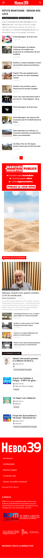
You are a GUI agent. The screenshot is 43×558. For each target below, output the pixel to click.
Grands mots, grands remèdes (10, 289)
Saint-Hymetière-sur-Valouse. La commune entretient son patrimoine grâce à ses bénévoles (27, 133)
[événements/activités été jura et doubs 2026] (21, 251)
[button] (40, 2)
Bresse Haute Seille (25, 18)
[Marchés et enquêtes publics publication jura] (21, 190)
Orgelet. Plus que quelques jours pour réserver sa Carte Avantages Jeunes (26, 75)
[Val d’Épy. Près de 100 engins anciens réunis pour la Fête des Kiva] (7, 146)
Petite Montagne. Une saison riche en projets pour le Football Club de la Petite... (27, 119)
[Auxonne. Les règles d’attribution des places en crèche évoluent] (7, 335)
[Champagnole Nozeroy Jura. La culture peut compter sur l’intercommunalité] (7, 316)
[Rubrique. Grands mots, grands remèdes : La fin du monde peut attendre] (21, 276)
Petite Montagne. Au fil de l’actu (25, 37)
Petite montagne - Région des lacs (25, 8)
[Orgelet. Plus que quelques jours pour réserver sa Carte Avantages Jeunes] (7, 75)
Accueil (4, 8)
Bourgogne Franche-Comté (10, 18)
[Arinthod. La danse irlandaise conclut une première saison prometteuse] (7, 65)
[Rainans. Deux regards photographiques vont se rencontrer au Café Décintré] (7, 345)
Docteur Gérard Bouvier (9, 298)
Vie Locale (11, 8)
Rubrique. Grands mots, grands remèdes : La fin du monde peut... (21, 294)
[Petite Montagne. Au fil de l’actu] (7, 39)
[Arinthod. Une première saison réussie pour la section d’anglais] (7, 89)
